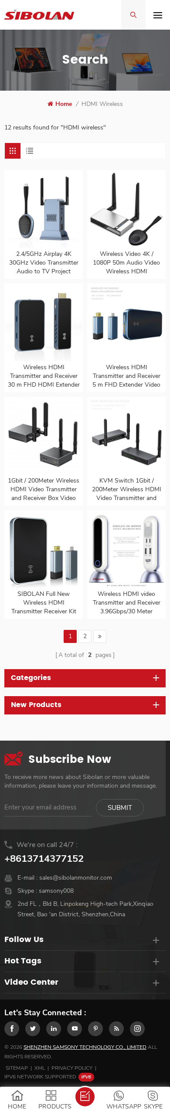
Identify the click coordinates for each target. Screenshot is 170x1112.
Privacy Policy (71, 1067)
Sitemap (17, 1067)
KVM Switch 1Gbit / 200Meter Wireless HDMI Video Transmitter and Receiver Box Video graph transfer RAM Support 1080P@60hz (127, 489)
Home (63, 104)
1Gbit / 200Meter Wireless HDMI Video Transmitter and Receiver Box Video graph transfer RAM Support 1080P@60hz (43, 489)
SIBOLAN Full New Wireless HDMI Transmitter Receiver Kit (43, 603)
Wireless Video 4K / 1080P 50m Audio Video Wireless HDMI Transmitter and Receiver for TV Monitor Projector (126, 263)
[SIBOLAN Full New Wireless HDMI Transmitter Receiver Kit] (43, 549)
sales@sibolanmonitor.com (75, 878)
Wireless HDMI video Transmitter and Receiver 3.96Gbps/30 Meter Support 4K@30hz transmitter (126, 603)
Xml (39, 1067)
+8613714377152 (44, 859)
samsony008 (56, 891)
